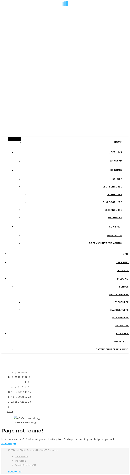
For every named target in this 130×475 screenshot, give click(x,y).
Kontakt (115, 226)
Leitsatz (116, 161)
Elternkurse (113, 209)
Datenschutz (21, 456)
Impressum (114, 235)
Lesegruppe (114, 194)
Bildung (116, 170)
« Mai (10, 411)
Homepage (8, 443)
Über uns (115, 152)
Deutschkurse (112, 186)
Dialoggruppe (112, 202)
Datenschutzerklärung (105, 243)
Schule (117, 179)
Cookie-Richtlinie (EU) (25, 465)
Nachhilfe (115, 217)
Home (118, 142)
